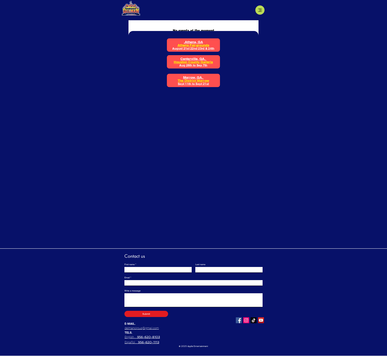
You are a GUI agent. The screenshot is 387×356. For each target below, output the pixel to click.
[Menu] (260, 10)
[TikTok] (254, 320)
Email (127, 277)
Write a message (132, 290)
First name (130, 264)
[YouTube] (261, 320)
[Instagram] (246, 320)
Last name (200, 264)
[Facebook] (239, 320)
